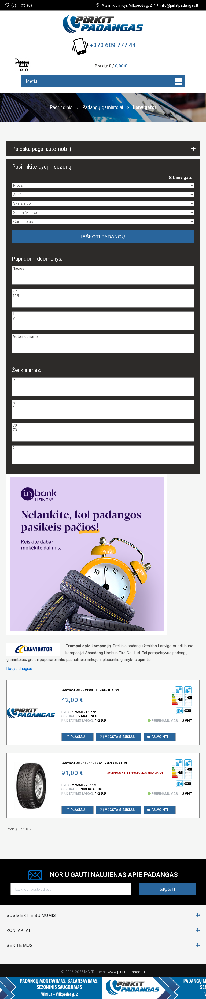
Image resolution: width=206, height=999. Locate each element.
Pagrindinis (61, 107)
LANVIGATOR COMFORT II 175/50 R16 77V (90, 690)
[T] (103, 314)
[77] (103, 291)
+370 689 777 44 (113, 45)
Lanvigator (183, 177)
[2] (103, 448)
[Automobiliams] (103, 336)
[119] (103, 296)
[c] (103, 407)
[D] (103, 380)
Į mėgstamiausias (118, 737)
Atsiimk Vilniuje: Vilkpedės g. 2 (127, 5)
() (13, 5)
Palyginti (159, 737)
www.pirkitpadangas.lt (126, 972)
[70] (103, 425)
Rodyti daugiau (19, 668)
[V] (103, 318)
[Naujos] (103, 268)
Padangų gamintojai (103, 107)
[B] (103, 402)
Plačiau (77, 737)
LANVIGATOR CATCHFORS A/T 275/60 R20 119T (94, 763)
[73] (103, 430)
